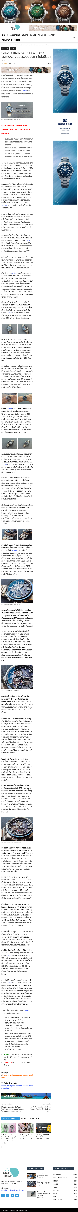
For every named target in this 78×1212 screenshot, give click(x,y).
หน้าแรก (3, 45)
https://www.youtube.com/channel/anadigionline (17, 1087)
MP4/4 (5, 63)
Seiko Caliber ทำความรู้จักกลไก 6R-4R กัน (43, 1175)
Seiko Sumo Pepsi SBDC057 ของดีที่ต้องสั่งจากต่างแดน (43, 1193)
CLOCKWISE (14, 35)
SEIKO (12, 48)
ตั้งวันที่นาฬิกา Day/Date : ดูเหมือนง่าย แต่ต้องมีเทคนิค (43, 1184)
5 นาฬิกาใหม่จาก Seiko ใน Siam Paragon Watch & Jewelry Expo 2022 (40, 1109)
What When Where (11, 40)
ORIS (55, 1193)
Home (5, 35)
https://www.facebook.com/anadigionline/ (17, 1076)
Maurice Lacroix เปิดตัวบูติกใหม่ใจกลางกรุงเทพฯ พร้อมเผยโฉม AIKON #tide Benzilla (12, 1109)
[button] (74, 37)
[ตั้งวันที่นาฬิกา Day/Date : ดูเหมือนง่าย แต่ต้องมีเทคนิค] (31, 1184)
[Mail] (12, 1195)
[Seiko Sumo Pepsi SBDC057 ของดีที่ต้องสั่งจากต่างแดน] (31, 1194)
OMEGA (56, 1196)
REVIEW (25, 35)
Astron (24, 90)
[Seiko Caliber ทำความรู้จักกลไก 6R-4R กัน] (31, 1176)
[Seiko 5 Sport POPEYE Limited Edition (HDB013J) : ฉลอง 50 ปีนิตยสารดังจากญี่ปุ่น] (43, 1128)
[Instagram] (7, 1195)
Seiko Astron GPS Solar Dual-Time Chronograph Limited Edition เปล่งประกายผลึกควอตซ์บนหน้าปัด (8, 1139)
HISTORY (51, 35)
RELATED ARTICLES (11, 1118)
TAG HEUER (57, 1200)
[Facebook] (3, 1195)
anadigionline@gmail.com (12, 1190)
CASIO (55, 1184)
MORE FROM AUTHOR (30, 1118)
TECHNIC (42, 35)
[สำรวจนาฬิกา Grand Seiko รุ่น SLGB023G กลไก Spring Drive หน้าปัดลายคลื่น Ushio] (65, 127)
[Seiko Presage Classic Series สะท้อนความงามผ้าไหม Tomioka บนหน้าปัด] (25, 1128)
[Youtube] (17, 1195)
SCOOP (33, 35)
